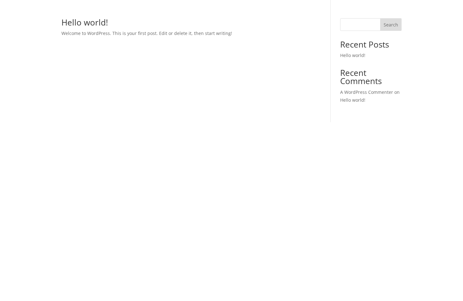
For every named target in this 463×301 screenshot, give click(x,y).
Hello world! (84, 22)
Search (391, 25)
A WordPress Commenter (366, 92)
